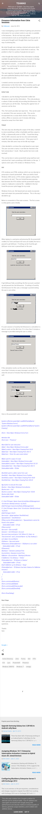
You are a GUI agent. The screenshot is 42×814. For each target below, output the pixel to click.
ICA (3, 663)
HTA (34, 659)
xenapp (28, 667)
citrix (17, 659)
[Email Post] (3, 655)
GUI (29, 659)
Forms (23, 659)
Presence (26, 663)
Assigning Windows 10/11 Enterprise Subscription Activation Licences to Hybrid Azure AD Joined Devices (18, 753)
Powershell (16, 663)
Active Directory (7, 659)
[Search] (39, 4)
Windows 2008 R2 (8, 667)
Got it (27, 812)
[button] (39, 20)
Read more (36, 745)
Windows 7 (20, 667)
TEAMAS (21, 3)
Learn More (18, 812)
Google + (5, 645)
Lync (8, 663)
